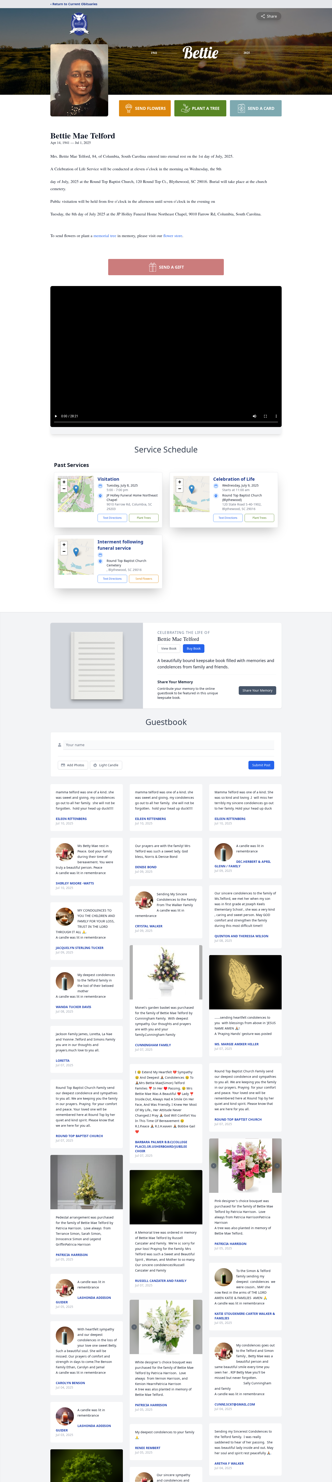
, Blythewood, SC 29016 (124, 570)
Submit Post (261, 765)
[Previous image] (134, 1327)
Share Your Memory (257, 690)
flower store (172, 235)
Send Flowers (144, 579)
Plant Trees (144, 518)
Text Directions (112, 518)
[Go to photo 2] (167, 1351)
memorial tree (105, 235)
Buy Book (194, 648)
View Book (168, 648)
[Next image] (198, 1327)
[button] (76, 489)
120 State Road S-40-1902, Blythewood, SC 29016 (242, 506)
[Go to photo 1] (165, 1351)
